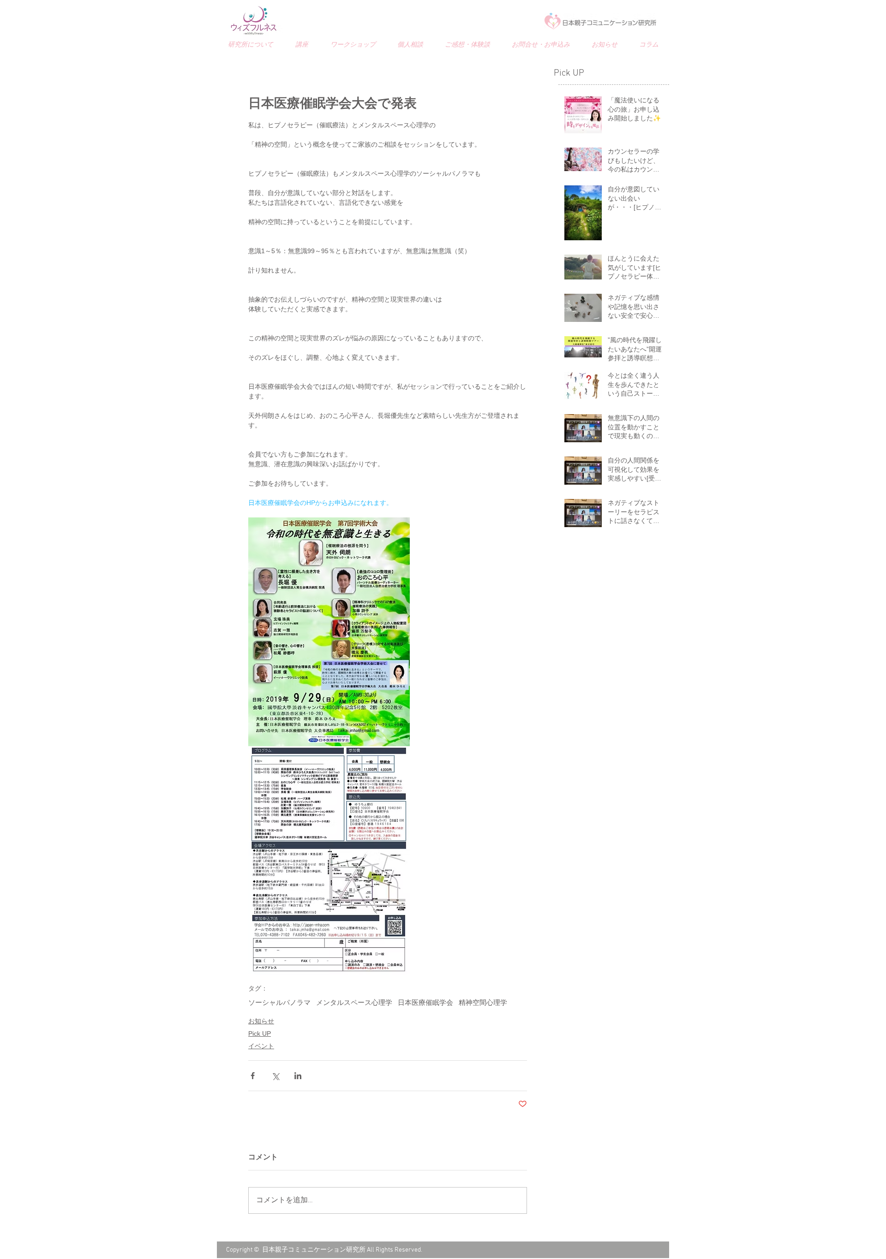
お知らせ (261, 1021)
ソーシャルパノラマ (279, 1003)
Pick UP (259, 1033)
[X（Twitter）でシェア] (275, 1075)
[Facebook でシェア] (252, 1075)
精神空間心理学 (483, 1003)
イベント (261, 1046)
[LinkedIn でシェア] (297, 1075)
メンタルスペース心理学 (354, 1003)
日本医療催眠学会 (425, 1003)
